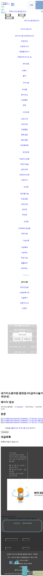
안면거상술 (24, 164)
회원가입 (22, 15)
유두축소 (24, 268)
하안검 (24, 215)
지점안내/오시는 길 (24, 57)
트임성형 (24, 199)
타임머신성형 (24, 159)
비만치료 (24, 124)
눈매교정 (24, 204)
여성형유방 (24, 145)
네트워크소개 (2, 320)
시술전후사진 (24, 292)
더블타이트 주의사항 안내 (19, 428)
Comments (5, 432)
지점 (31, 5)
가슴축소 (24, 252)
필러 (24, 76)
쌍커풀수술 (24, 193)
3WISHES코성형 (24, 228)
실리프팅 (24, 169)
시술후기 (24, 298)
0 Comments (19, 407)
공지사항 (24, 282)
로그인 (8, 15)
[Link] (31, 20)
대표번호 (22, 523)
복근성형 (24, 140)
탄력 (24, 105)
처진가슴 (24, 258)
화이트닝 (24, 95)
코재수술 (24, 233)
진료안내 (24, 41)
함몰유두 (24, 263)
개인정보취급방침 (11, 539)
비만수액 (24, 119)
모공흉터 (24, 100)
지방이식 (24, 180)
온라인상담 (9, 18)
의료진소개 (24, 46)
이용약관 (26, 539)
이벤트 (24, 308)
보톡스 (24, 70)
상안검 (24, 209)
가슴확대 (24, 247)
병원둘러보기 (24, 51)
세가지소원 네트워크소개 (24, 36)
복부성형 (24, 135)
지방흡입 (24, 129)
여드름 (24, 89)
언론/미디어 (24, 303)
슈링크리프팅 (24, 175)
